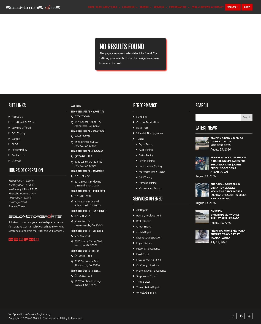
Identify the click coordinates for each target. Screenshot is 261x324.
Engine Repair (144, 243)
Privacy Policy (19, 149)
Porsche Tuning (148, 182)
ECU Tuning (18, 133)
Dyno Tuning (146, 144)
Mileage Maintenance (148, 259)
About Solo (110, 7)
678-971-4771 (83, 176)
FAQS (194, 7)
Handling (141, 116)
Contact (218, 7)
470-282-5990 (83, 195)
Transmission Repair (148, 287)
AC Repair (142, 209)
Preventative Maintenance (151, 270)
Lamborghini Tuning (150, 166)
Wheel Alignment (146, 292)
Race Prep (142, 127)
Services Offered (21, 127)
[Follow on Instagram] (249, 316)
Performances (177, 7)
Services (159, 7)
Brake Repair (143, 221)
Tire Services (143, 281)
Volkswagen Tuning (150, 188)
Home (91, 7)
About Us (17, 116)
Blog (99, 7)
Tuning (140, 138)
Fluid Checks (143, 254)
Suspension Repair (146, 276)
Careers (16, 138)
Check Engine (143, 226)
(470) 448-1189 (83, 156)
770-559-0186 (83, 235)
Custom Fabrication (147, 122)
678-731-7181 (83, 215)
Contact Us (18, 155)
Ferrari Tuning (147, 160)
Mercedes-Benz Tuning (152, 171)
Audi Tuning (146, 149)
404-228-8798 (83, 136)
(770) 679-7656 (83, 255)
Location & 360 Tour (23, 122)
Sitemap (16, 160)
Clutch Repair (144, 232)
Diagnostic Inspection (148, 237)
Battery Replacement (148, 215)
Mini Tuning (145, 177)
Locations (128, 7)
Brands (144, 7)
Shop (247, 7)
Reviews (205, 7)
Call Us (231, 7)
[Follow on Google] (241, 316)
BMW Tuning (146, 155)
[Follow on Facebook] (233, 316)
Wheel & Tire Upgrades (149, 133)
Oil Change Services (147, 265)
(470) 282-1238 (83, 275)
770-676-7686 (83, 116)
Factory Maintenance (148, 248)
